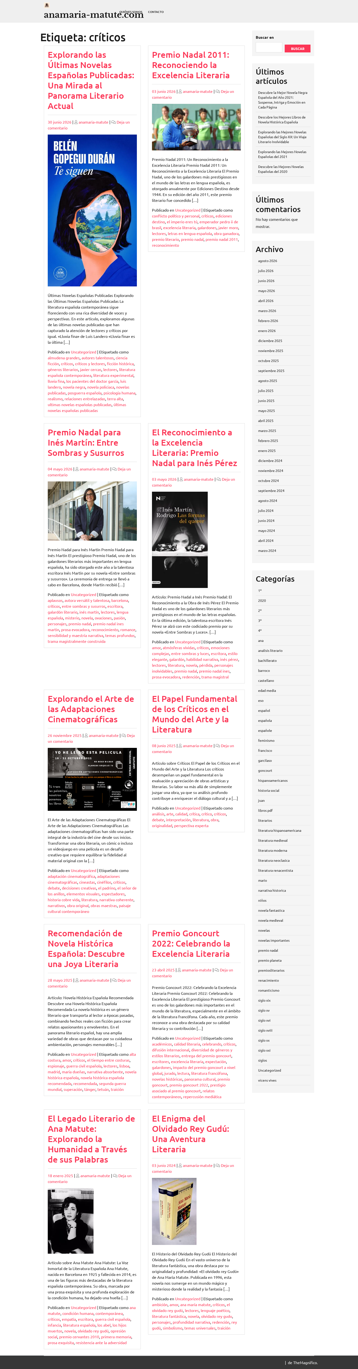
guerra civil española (84, 1065)
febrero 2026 (268, 320)
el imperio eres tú (182, 221)
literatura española (79, 1324)
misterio (72, 617)
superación (73, 1089)
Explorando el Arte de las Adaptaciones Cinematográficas (91, 708)
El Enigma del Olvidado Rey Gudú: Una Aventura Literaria (190, 1133)
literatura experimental (113, 375)
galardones (207, 227)
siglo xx (264, 1040)
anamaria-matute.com (94, 15)
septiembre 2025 (271, 370)
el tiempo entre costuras (108, 1059)
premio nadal (192, 239)
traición (117, 1089)
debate (54, 887)
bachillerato (267, 660)
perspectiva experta (191, 825)
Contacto (156, 12)
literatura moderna (272, 850)
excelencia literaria (179, 227)
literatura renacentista (275, 870)
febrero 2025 (268, 440)
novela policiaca (100, 386)
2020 (262, 600)
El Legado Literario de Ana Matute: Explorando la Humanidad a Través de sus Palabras (91, 1138)
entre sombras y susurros (83, 606)
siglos (262, 1060)
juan (261, 800)
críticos (67, 363)
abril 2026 (265, 300)
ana (261, 640)
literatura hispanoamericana (279, 830)
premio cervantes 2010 (79, 1336)
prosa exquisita (61, 1342)
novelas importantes (274, 940)
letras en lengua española (190, 233)
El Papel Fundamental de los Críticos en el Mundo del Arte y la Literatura (194, 713)
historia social (268, 790)
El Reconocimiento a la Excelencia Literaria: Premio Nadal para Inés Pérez (194, 447)
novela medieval (270, 920)
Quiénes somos (130, 12)
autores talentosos (98, 357)
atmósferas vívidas (179, 647)
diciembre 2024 (270, 460)
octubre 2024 (268, 480)
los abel (104, 1324)
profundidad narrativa (191, 1322)
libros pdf (265, 810)
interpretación (178, 819)
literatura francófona (209, 1073)
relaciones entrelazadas (85, 398)
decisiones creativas (79, 887)
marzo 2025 (267, 430)
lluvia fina (56, 381)
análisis (158, 813)
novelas (264, 930)
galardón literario (62, 611)
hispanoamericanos (273, 780)
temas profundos (120, 635)
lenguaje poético (215, 1310)
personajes (57, 623)
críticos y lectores (90, 363)
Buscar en (265, 37)
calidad (181, 813)
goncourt (265, 770)
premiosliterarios (271, 970)
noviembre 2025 (270, 350)
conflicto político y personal (175, 215)
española (265, 720)
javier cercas (90, 369)
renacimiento (268, 980)
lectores (110, 369)
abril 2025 (265, 420)
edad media (267, 690)
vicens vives (267, 1080)
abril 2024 (265, 540)
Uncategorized (83, 351)
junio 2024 (266, 520)
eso (261, 700)
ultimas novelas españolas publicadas (80, 404)
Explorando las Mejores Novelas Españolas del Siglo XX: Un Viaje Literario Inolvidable (282, 137)
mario (262, 880)
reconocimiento (165, 245)
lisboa (124, 1065)
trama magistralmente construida (76, 641)
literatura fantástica (169, 1316)
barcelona (119, 600)
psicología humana (119, 392)
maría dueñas (73, 1071)
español (264, 710)
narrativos (56, 905)
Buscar (297, 48)
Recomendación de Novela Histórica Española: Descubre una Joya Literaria (86, 948)
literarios (265, 820)
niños (262, 900)
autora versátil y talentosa (87, 600)
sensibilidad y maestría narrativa (75, 635)
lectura (183, 1073)
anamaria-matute (93, 121)
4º (260, 630)
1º (260, 590)
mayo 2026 (266, 290)
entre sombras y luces (190, 653)
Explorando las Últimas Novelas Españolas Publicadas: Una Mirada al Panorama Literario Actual (91, 80)
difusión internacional (170, 1049)
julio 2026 (265, 270)
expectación (215, 1061)
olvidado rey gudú (93, 1330)
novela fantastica (271, 910)
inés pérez (229, 659)
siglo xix (264, 1000)
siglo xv (264, 1010)
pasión (119, 617)
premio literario (165, 239)
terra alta (115, 398)
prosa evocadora (75, 629)
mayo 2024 (266, 530)
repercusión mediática (202, 1096)
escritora (114, 606)
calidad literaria (187, 1043)
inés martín (89, 611)
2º (260, 610)
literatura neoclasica (274, 860)
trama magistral (215, 676)
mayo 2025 (266, 410)
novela (87, 617)
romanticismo (268, 990)
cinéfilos (104, 882)
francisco (265, 750)
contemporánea (109, 1313)
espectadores (113, 893)
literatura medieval (273, 840)
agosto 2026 (267, 260)
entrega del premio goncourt (206, 1055)
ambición (160, 1304)
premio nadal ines (214, 670)
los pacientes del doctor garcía (92, 381)
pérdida (205, 665)
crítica (194, 813)
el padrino (106, 887)
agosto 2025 (267, 380)
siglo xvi (264, 1020)
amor (156, 647)
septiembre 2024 (271, 490)
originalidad (162, 825)
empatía (69, 1319)
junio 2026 (266, 280)
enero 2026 (267, 330)
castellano (266, 680)
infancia (54, 1324)
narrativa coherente (116, 899)
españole (265, 730)
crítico (206, 813)
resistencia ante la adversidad (101, 1342)
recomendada (85, 1083)
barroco (264, 670)
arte (169, 813)
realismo (55, 398)
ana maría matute (195, 1304)
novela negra (74, 386)
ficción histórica (120, 363)
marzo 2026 (267, 310)
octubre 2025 (268, 360)
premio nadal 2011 (222, 239)
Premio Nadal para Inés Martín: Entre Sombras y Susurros (86, 442)
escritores (160, 1061)
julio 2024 (265, 510)
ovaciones (103, 617)
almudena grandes (64, 357)
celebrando (211, 1043)
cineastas (87, 882)
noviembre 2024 (270, 470)
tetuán (103, 1089)
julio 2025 (265, 390)
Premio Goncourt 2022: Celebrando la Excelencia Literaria (191, 943)
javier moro (228, 227)
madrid (54, 1071)
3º (260, 620)
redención (190, 676)
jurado (169, 1073)
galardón (176, 659)
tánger (89, 1089)
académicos (162, 1043)
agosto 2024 (267, 500)
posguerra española (85, 392)
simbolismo (172, 1327)
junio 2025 (266, 400)
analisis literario (270, 650)
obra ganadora (226, 233)
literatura (176, 665)
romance (127, 629)
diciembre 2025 (270, 340)
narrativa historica (272, 890)
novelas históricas (167, 1078)
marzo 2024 (267, 550)
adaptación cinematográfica (71, 876)
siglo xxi (264, 1050)
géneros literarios (63, 369)
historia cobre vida (63, 899)
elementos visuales (83, 893)
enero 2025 (267, 450)
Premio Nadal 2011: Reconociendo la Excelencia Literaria (191, 64)
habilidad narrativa (202, 659)
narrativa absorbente (105, 1071)
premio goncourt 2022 (189, 1084)
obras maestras (104, 905)
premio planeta (270, 960)
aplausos (55, 600)
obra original (78, 905)
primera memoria (116, 1336)
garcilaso (265, 760)
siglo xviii (265, 1030)
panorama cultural (200, 1078)
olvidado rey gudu (216, 1316)
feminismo (266, 740)
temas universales (200, 1327)
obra (214, 819)
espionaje (56, 1065)
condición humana (78, 1313)
